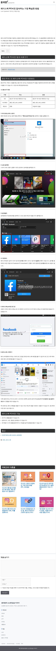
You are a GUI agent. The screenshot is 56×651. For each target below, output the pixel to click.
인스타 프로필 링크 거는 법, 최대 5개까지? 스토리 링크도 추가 (28, 510)
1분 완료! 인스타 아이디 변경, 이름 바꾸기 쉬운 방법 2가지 (46, 510)
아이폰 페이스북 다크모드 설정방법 (12, 435)
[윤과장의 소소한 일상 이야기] (8, 2)
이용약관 (3, 643)
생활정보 (3, 624)
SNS (4, 440)
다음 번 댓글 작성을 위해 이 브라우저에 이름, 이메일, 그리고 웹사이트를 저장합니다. (26, 588)
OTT (2, 619)
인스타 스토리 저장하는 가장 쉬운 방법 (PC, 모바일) (28, 485)
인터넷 (3, 613)
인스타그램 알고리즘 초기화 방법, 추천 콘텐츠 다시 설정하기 (9, 489)
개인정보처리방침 (10, 643)
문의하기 (3, 635)
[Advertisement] (28, 23)
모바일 (3, 621)
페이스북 (8, 440)
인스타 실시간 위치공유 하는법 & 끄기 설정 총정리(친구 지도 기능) (46, 486)
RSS (22, 643)
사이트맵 (18, 643)
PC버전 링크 (11, 69)
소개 (2, 632)
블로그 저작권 (4, 637)
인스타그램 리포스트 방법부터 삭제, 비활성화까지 (9, 510)
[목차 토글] (6, 51)
